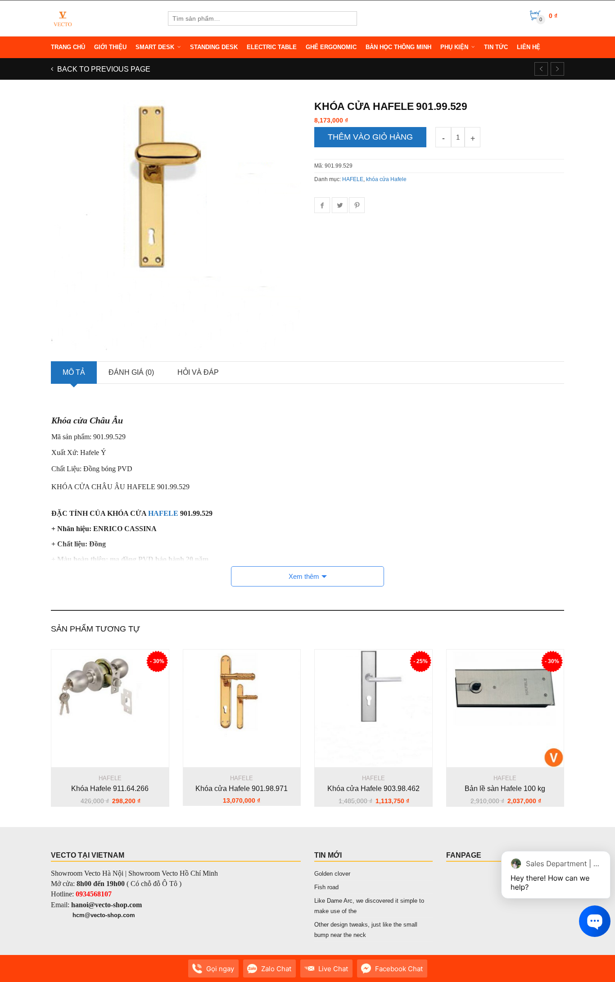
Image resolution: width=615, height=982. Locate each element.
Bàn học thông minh (398, 47)
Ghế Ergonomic (331, 47)
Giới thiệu (110, 47)
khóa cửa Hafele (386, 179)
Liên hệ (528, 47)
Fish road (326, 887)
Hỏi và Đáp (198, 372)
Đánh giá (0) (131, 372)
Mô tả (74, 372)
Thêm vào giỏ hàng (370, 136)
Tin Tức (496, 47)
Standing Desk (214, 47)
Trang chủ (68, 47)
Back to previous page (102, 69)
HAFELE (352, 179)
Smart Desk (155, 47)
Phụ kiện (454, 47)
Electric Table (272, 47)
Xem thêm (304, 576)
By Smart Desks (109, 973)
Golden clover (332, 873)
